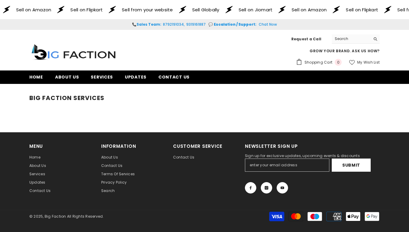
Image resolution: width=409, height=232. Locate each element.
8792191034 (173, 24)
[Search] (356, 39)
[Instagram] (266, 187)
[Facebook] (250, 187)
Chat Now (268, 24)
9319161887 (196, 24)
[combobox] (351, 38)
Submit (351, 165)
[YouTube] (282, 187)
